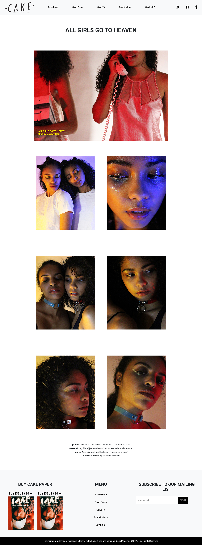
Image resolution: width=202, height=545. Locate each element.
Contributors (125, 7)
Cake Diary (53, 7)
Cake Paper (77, 7)
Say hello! (150, 7)
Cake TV (101, 7)
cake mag (19, 7)
